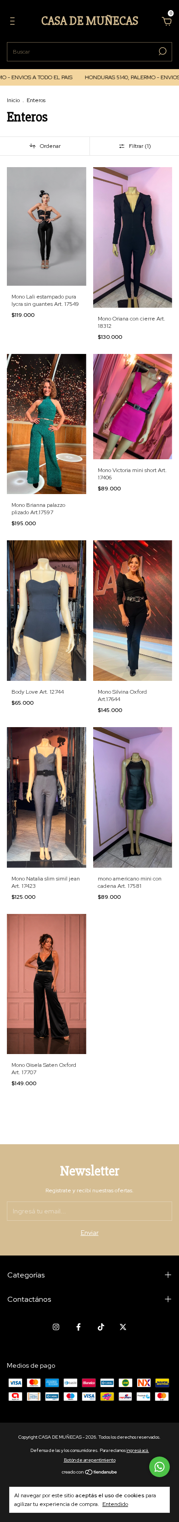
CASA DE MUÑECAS (89, 21)
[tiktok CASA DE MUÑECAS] (101, 1327)
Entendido (115, 1504)
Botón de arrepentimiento (90, 1460)
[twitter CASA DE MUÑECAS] (123, 1327)
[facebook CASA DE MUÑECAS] (78, 1327)
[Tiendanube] (89, 1473)
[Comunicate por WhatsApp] (159, 1467)
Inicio (13, 100)
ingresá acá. (138, 1450)
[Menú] (14, 22)
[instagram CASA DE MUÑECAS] (56, 1327)
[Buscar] (162, 51)
